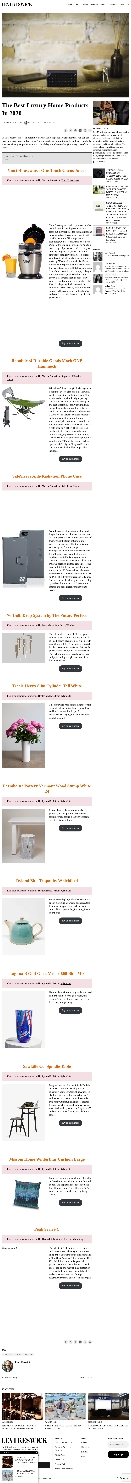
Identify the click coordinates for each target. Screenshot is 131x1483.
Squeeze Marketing (73, 1239)
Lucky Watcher (67, 625)
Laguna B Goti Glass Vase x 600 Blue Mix (47, 973)
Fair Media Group (44, 1478)
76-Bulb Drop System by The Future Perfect (47, 615)
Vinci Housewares (70, 180)
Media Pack (59, 1455)
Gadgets (8, 1355)
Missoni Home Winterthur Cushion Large (47, 1159)
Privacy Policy (61, 1464)
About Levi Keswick (63, 1442)
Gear (20, 123)
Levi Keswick (36, 123)
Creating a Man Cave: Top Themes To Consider (108, 1427)
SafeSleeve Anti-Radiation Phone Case (47, 476)
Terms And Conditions (64, 1469)
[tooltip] (66, 130)
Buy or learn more (70, 343)
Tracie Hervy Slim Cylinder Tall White (47, 686)
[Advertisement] (47, 206)
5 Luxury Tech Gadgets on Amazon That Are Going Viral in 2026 (117, 174)
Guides (84, 1442)
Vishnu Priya (110, 286)
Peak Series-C (47, 1229)
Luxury (28, 1355)
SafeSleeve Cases (70, 486)
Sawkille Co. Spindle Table (47, 1066)
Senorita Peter (110, 275)
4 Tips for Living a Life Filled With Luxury (63, 1427)
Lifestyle (84, 1452)
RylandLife (66, 696)
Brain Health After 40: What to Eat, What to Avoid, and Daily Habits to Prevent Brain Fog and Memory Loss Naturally (117, 212)
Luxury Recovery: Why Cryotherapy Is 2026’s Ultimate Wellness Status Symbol (117, 234)
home (18, 1355)
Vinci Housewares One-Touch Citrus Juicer (47, 170)
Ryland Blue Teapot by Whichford (47, 880)
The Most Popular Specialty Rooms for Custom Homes (19, 1427)
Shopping (85, 1447)
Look (83, 1456)
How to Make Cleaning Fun (117, 256)
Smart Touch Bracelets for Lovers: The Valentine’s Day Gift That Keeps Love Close (117, 268)
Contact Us (59, 1459)
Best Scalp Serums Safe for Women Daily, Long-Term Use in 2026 (117, 191)
